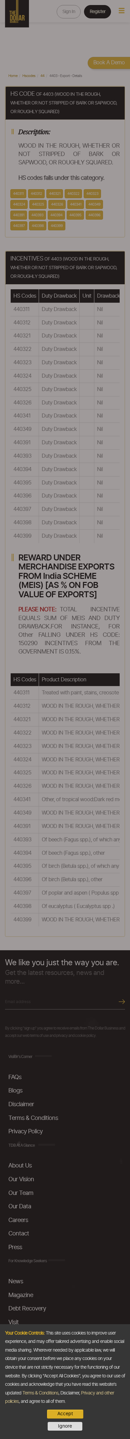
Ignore (65, 1426)
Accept (65, 1414)
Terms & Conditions (40, 1393)
